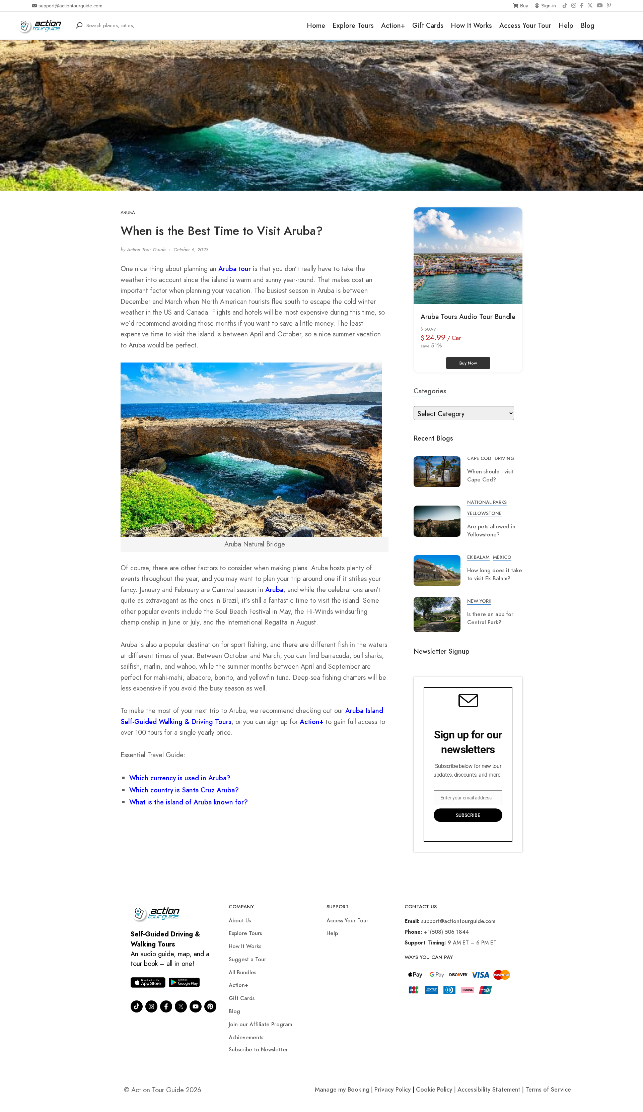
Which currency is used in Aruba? (179, 778)
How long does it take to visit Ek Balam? (494, 574)
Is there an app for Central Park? (490, 618)
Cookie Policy (434, 1089)
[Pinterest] (609, 6)
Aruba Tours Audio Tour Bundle (468, 317)
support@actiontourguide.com (70, 5)
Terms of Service (548, 1089)
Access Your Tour (525, 25)
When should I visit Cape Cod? (490, 475)
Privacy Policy (392, 1089)
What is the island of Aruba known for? (188, 802)
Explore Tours (353, 25)
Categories (430, 391)
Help (566, 25)
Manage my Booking (343, 1089)
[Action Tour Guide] (42, 25)
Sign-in (548, 5)
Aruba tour (234, 269)
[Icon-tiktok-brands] (137, 1006)
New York (479, 601)
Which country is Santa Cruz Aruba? (184, 790)
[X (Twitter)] (590, 6)
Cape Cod (479, 458)
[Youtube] (196, 1006)
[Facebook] (581, 6)
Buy (524, 5)
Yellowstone (484, 513)
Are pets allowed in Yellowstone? (491, 530)
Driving (504, 458)
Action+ (393, 25)
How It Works (471, 25)
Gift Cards (427, 25)
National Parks (487, 502)
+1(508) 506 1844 (446, 932)
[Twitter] (181, 1006)
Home (316, 25)
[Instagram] (573, 6)
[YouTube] (600, 6)
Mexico (502, 557)
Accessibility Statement (488, 1089)
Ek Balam (478, 557)
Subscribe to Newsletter (258, 1049)
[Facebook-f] (166, 1006)
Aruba (128, 212)
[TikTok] (565, 6)
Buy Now (468, 363)
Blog (587, 25)
